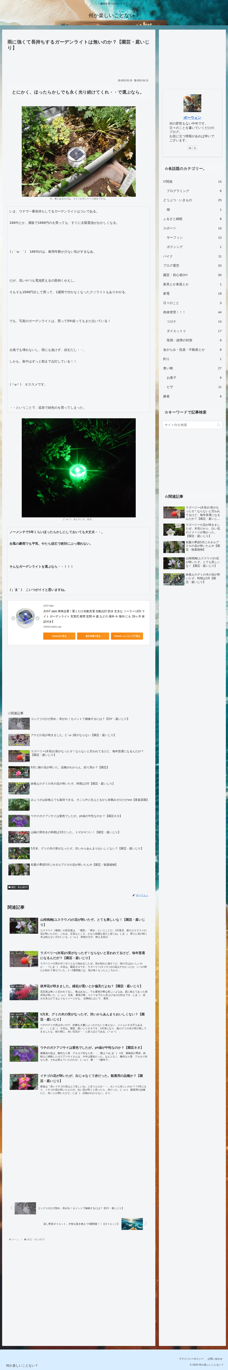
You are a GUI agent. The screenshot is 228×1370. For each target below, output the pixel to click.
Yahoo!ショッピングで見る (127, 636)
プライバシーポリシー (191, 1358)
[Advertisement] (78, 62)
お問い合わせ (215, 1358)
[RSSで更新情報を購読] (195, 148)
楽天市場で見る (93, 636)
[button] (219, 425)
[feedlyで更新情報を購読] (190, 148)
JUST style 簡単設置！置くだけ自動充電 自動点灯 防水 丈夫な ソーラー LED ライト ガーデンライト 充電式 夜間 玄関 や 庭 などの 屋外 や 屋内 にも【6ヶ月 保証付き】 (94, 616)
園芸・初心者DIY (19, 887)
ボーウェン (192, 118)
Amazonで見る (59, 636)
